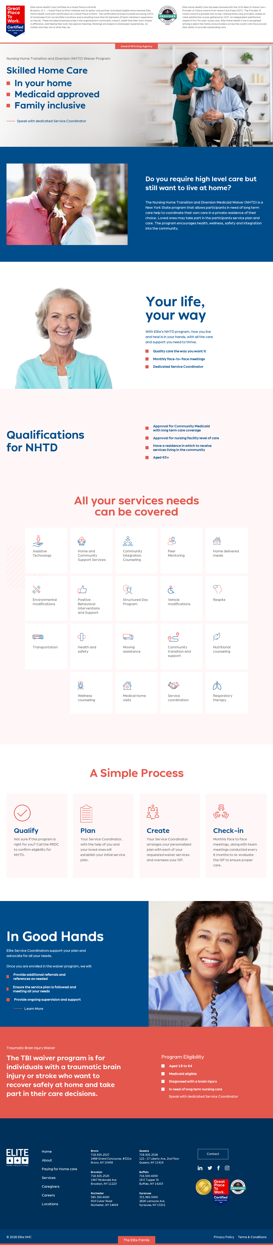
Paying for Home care (59, 1169)
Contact (213, 1154)
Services (49, 1178)
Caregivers (50, 1186)
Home (47, 1151)
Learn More (33, 1009)
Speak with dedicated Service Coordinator (51, 121)
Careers (48, 1195)
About (47, 1160)
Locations (50, 1204)
